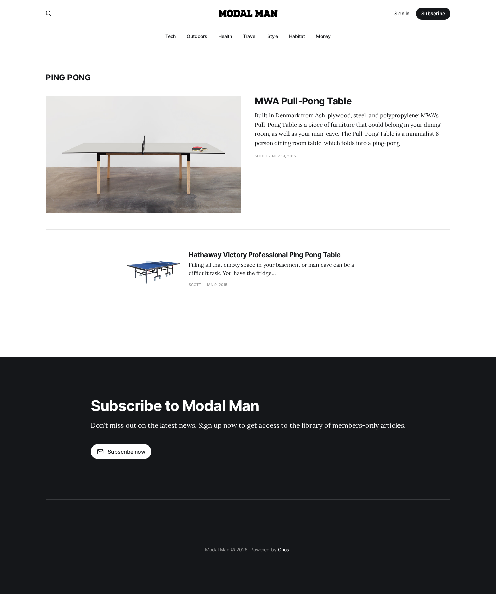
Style (272, 36)
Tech (170, 36)
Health (225, 36)
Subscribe (433, 13)
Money (323, 36)
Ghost (284, 549)
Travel (249, 36)
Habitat (297, 36)
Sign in (401, 13)
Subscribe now (126, 451)
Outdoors (197, 36)
